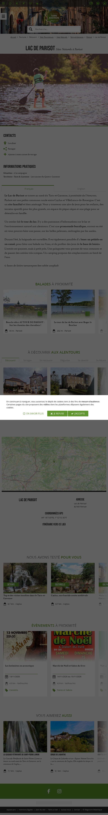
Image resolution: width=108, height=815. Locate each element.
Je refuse (59, 413)
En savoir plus (35, 413)
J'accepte (80, 413)
